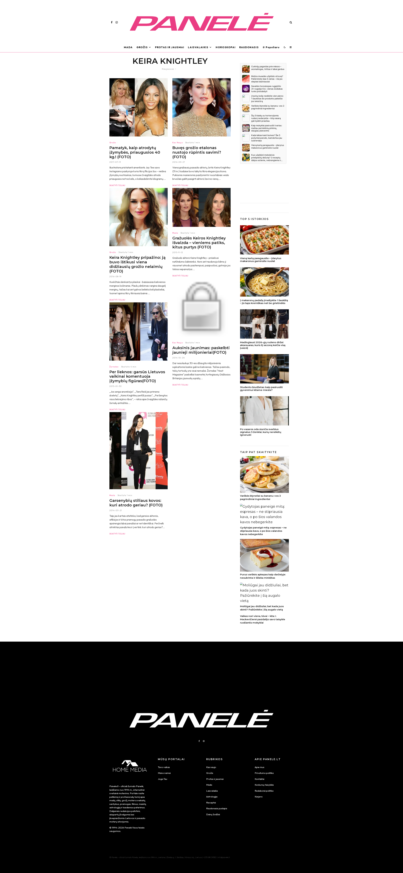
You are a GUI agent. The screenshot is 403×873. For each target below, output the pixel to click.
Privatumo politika (264, 772)
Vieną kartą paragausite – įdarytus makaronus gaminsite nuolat (260, 260)
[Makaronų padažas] (264, 282)
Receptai (211, 802)
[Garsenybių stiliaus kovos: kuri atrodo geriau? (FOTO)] (138, 450)
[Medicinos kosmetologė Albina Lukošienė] (264, 410)
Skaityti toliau (117, 185)
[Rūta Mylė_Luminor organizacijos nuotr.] (264, 368)
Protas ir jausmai (215, 778)
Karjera (258, 796)
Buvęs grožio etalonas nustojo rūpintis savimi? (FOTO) (196, 152)
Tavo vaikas (164, 767)
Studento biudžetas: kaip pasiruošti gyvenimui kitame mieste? (261, 388)
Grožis (142, 47)
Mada (128, 47)
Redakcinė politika (264, 790)
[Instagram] (116, 22)
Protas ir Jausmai (169, 47)
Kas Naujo (177, 142)
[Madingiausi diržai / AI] (264, 324)
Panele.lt (114, 786)
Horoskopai (226, 47)
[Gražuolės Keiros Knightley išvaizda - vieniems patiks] (201, 207)
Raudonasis (249, 47)
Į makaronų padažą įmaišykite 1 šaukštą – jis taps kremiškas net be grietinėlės (264, 302)
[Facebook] (111, 22)
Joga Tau (162, 778)
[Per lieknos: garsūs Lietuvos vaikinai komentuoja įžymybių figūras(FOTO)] (138, 331)
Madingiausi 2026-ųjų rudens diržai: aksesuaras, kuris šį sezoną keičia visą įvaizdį (262, 345)
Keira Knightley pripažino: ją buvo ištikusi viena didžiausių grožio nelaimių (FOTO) (137, 264)
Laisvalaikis (198, 47)
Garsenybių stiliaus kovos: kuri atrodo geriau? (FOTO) (136, 502)
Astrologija (211, 796)
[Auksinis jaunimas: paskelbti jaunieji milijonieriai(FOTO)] (201, 307)
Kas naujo (211, 767)
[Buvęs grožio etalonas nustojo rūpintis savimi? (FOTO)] (201, 107)
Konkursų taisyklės (264, 784)
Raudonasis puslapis (216, 808)
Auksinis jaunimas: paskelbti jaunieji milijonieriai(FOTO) (201, 350)
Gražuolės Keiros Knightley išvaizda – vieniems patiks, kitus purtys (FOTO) (199, 242)
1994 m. (128, 789)
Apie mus (259, 767)
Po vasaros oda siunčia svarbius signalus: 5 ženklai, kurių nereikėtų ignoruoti (260, 432)
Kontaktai (259, 778)
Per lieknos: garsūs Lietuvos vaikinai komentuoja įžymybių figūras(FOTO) (137, 376)
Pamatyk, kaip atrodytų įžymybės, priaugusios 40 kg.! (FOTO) (134, 152)
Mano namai (164, 772)
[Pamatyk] (138, 107)
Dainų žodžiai (213, 814)
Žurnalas (114, 367)
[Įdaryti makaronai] (264, 240)
